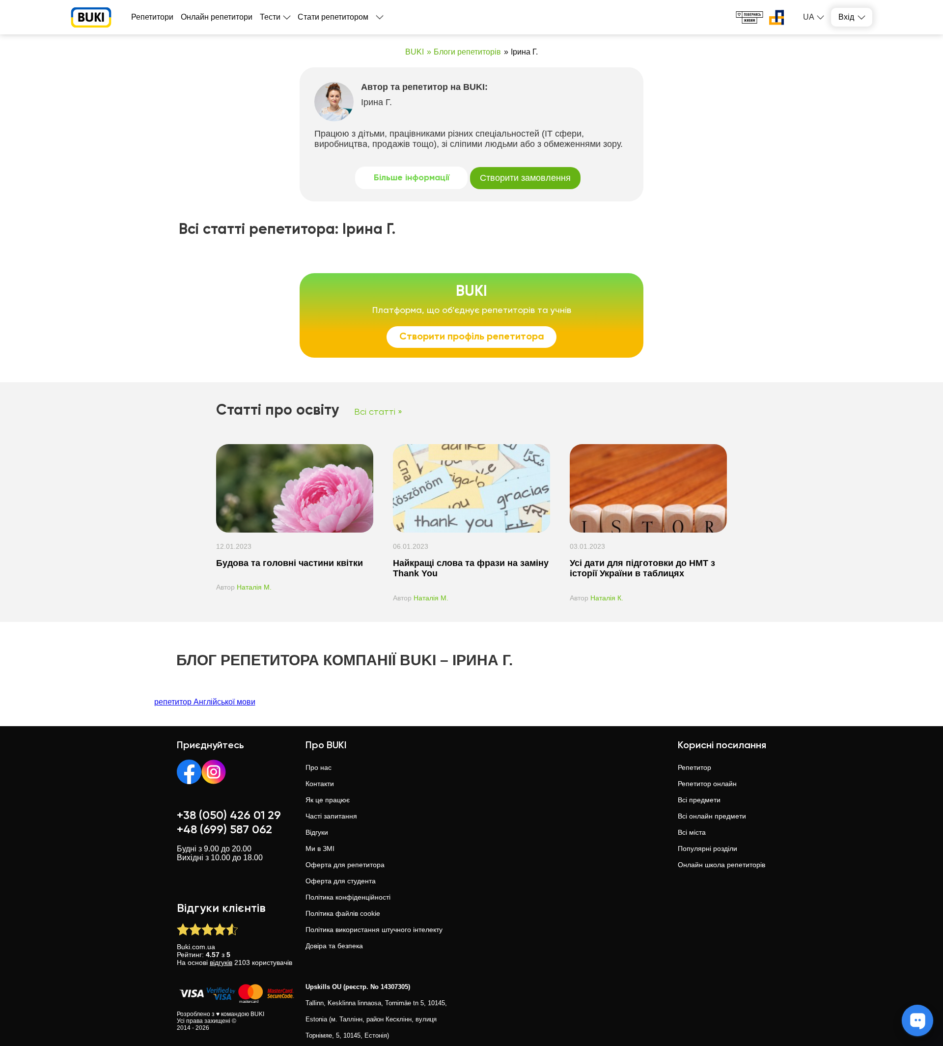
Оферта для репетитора (345, 865)
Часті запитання (331, 816)
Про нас (318, 767)
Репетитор (694, 767)
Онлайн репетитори (216, 17)
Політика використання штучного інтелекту (374, 929)
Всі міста (692, 832)
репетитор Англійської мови (204, 702)
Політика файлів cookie (342, 913)
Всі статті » (378, 412)
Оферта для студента (340, 881)
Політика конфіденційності (347, 897)
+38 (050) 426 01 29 (229, 815)
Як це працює (327, 800)
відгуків (221, 962)
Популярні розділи (707, 848)
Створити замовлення (525, 178)
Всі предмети (699, 800)
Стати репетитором (333, 17)
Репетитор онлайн (707, 784)
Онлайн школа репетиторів (721, 865)
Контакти (319, 784)
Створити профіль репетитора (471, 337)
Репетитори (152, 17)
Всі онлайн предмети (712, 816)
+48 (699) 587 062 (224, 830)
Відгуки (316, 832)
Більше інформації (411, 177)
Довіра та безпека (334, 946)
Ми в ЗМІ (319, 848)
